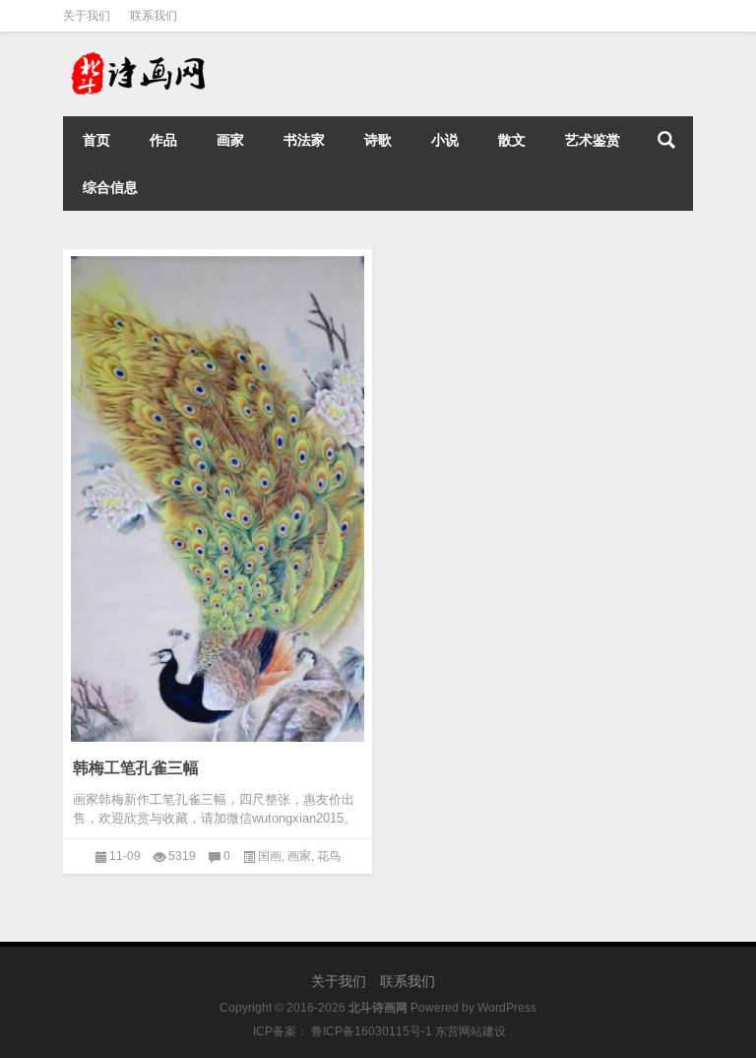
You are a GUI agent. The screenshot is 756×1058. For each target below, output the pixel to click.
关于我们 (86, 16)
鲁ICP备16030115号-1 (370, 1031)
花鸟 (329, 856)
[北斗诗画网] (161, 57)
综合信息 (110, 187)
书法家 (304, 140)
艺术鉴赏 (592, 140)
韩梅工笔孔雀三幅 (136, 768)
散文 (512, 140)
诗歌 (378, 140)
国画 (270, 856)
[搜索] (666, 140)
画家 (230, 140)
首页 (96, 140)
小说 (445, 140)
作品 (163, 140)
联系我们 (153, 16)
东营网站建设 (470, 1031)
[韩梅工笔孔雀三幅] (217, 544)
